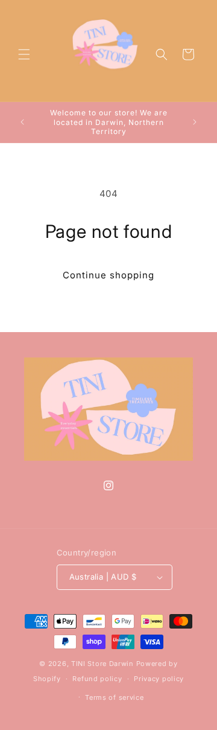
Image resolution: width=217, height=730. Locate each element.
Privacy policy (159, 678)
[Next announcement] (194, 122)
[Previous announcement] (22, 122)
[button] (24, 54)
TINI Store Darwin (102, 663)
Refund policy (97, 678)
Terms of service (114, 697)
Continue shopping (108, 275)
